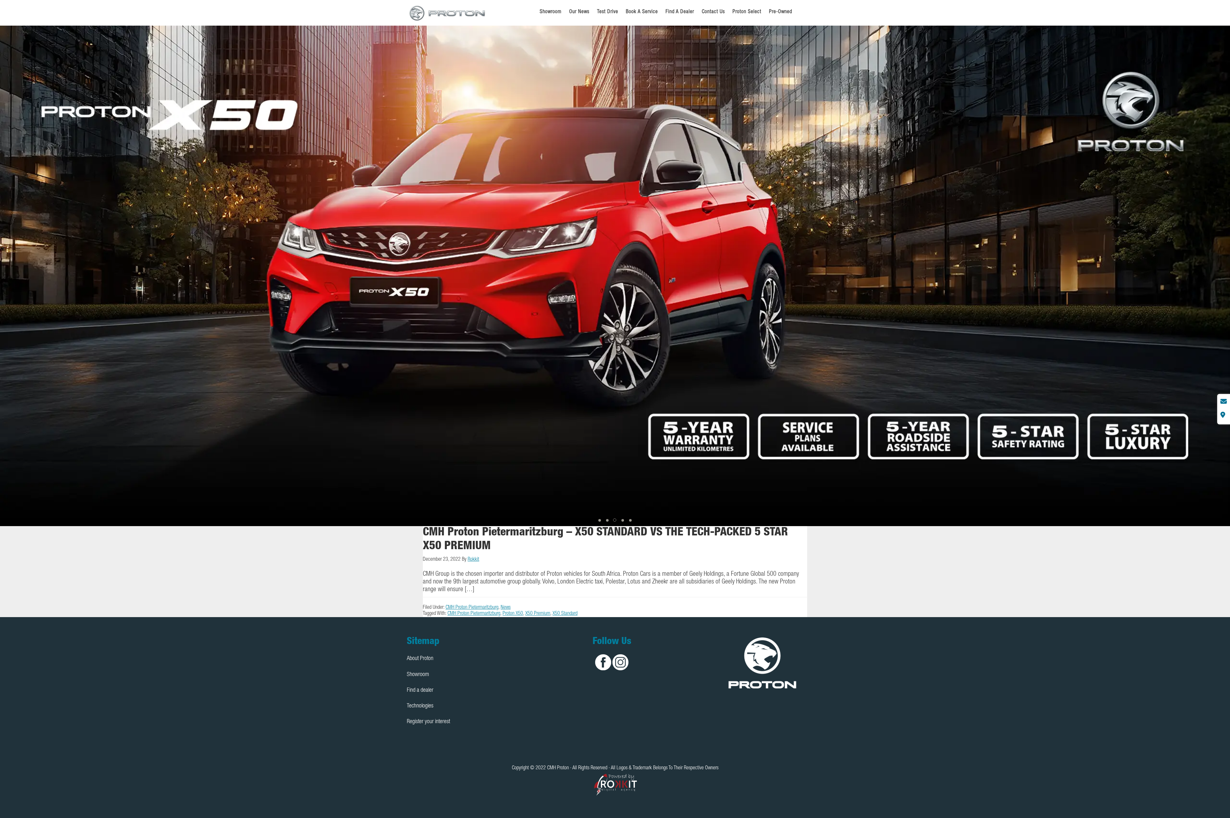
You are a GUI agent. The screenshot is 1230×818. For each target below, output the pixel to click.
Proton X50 (513, 613)
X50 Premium (537, 613)
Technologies (420, 706)
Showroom (418, 675)
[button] (599, 520)
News (506, 607)
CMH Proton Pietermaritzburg (472, 607)
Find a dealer (420, 690)
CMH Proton (448, 13)
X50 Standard (565, 613)
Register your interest (428, 722)
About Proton (420, 659)
